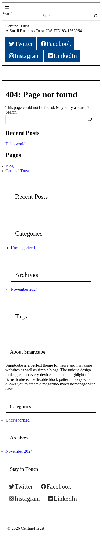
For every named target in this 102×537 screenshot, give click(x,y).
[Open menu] (7, 7)
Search (7, 14)
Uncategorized (23, 247)
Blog (9, 166)
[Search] (95, 16)
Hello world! (16, 144)
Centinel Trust (17, 26)
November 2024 (24, 289)
